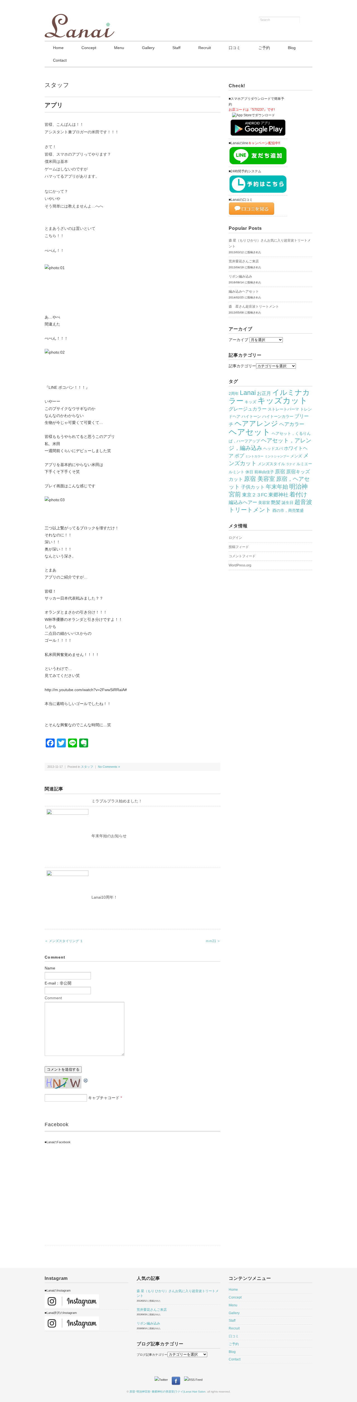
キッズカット (282, 400)
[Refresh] (86, 1079)
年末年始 (277, 487)
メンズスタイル (271, 464)
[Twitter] (163, 1379)
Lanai (248, 392)
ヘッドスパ (273, 448)
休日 (249, 472)
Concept (88, 47)
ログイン (235, 538)
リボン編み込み (240, 276)
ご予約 (264, 47)
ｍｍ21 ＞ (213, 941)
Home (58, 47)
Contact (60, 60)
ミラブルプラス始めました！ (116, 801)
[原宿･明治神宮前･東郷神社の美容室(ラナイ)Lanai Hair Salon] (79, 17)
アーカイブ (238, 339)
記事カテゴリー (242, 366)
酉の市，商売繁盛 (288, 510)
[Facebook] (177, 1379)
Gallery (148, 47)
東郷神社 (278, 495)
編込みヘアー (243, 502)
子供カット (253, 486)
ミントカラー (254, 456)
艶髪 (276, 502)
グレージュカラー (248, 408)
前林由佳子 (264, 472)
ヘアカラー (291, 424)
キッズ (250, 402)
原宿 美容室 (259, 479)
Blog (292, 47)
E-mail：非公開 (58, 983)
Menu (119, 47)
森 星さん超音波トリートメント (254, 306)
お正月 (264, 393)
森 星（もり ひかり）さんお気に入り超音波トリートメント (270, 243)
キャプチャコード (103, 1097)
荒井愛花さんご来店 (244, 261)
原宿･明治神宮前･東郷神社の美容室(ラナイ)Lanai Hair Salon (167, 1391)
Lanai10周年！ (104, 897)
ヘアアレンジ (256, 423)
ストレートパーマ (283, 409)
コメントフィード (242, 556)
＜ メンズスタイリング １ (64, 941)
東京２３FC (254, 494)
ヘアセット (250, 431)
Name (50, 968)
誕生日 (287, 502)
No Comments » (109, 766)
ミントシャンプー (277, 456)
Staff (176, 47)
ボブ (239, 455)
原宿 (280, 471)
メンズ (296, 456)
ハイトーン (251, 416)
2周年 (234, 393)
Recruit (204, 47)
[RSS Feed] (193, 1379)
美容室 (264, 502)
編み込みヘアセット (244, 291)
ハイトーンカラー (277, 416)
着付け (298, 494)
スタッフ (57, 85)
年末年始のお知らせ (109, 836)
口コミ (234, 47)
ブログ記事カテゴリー (152, 1354)
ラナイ (290, 464)
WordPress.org (240, 565)
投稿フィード (239, 547)
